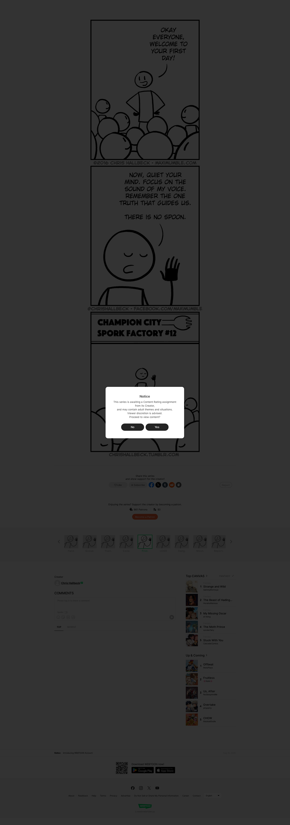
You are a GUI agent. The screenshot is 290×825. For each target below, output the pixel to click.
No (132, 427)
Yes (157, 427)
